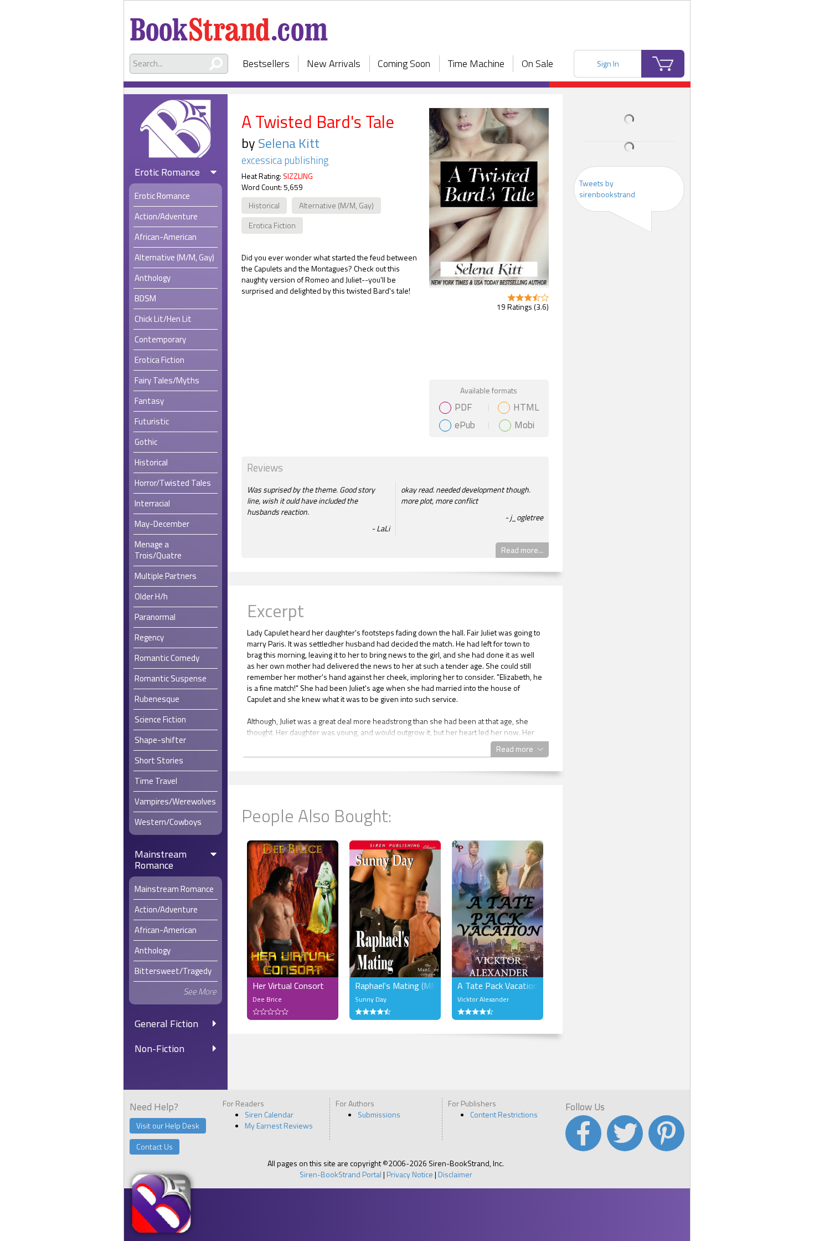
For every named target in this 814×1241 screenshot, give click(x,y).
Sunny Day (371, 999)
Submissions (379, 1114)
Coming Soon (404, 63)
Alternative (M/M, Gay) (336, 205)
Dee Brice (267, 999)
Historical (264, 205)
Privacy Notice (410, 1174)
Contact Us (154, 1146)
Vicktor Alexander (483, 999)
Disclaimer (455, 1174)
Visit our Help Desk (167, 1125)
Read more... (522, 550)
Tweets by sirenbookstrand (607, 188)
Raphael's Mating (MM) (395, 985)
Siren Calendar (269, 1114)
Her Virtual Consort (288, 985)
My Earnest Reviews (279, 1125)
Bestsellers (266, 63)
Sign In (608, 63)
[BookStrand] (229, 25)
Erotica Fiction (272, 225)
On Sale (537, 63)
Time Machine (476, 63)
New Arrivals (333, 63)
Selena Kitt (289, 143)
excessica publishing (285, 160)
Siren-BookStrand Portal (341, 1174)
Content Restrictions (504, 1114)
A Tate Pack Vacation (497, 985)
